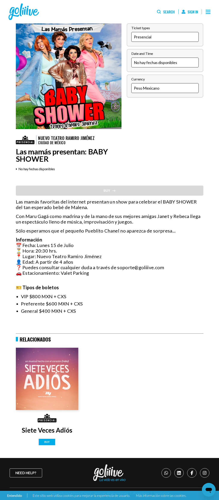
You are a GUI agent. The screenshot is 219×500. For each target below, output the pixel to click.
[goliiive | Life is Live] (109, 472)
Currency (138, 79)
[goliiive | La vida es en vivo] (24, 11)
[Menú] (208, 11)
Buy (47, 441)
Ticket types (140, 28)
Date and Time (142, 53)
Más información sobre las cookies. (161, 495)
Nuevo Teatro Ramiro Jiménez (66, 138)
